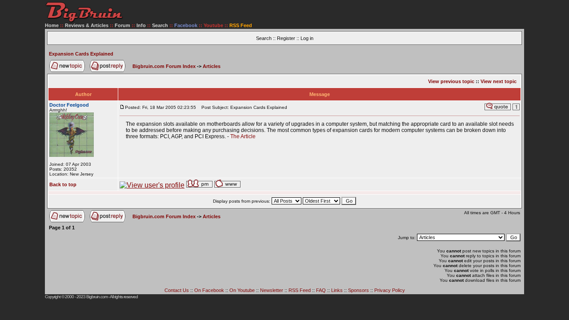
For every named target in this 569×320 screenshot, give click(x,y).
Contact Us (176, 290)
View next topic (499, 81)
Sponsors (358, 290)
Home (52, 25)
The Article (243, 136)
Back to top (62, 184)
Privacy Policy (389, 290)
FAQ (321, 290)
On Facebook (209, 290)
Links (337, 290)
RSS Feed (300, 290)
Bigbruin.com (97, 296)
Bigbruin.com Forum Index (164, 66)
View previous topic (451, 81)
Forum (122, 25)
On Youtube (242, 290)
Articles (211, 66)
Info (141, 25)
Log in (307, 38)
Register (286, 38)
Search (160, 25)
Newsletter (271, 290)
